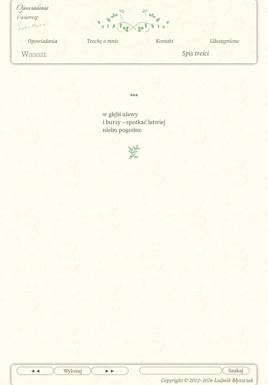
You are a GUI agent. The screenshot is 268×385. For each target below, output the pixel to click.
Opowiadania (42, 41)
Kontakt (164, 41)
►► (110, 371)
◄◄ (35, 371)
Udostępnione (224, 41)
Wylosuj (72, 371)
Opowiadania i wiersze (32, 13)
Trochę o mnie (102, 41)
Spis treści (195, 54)
